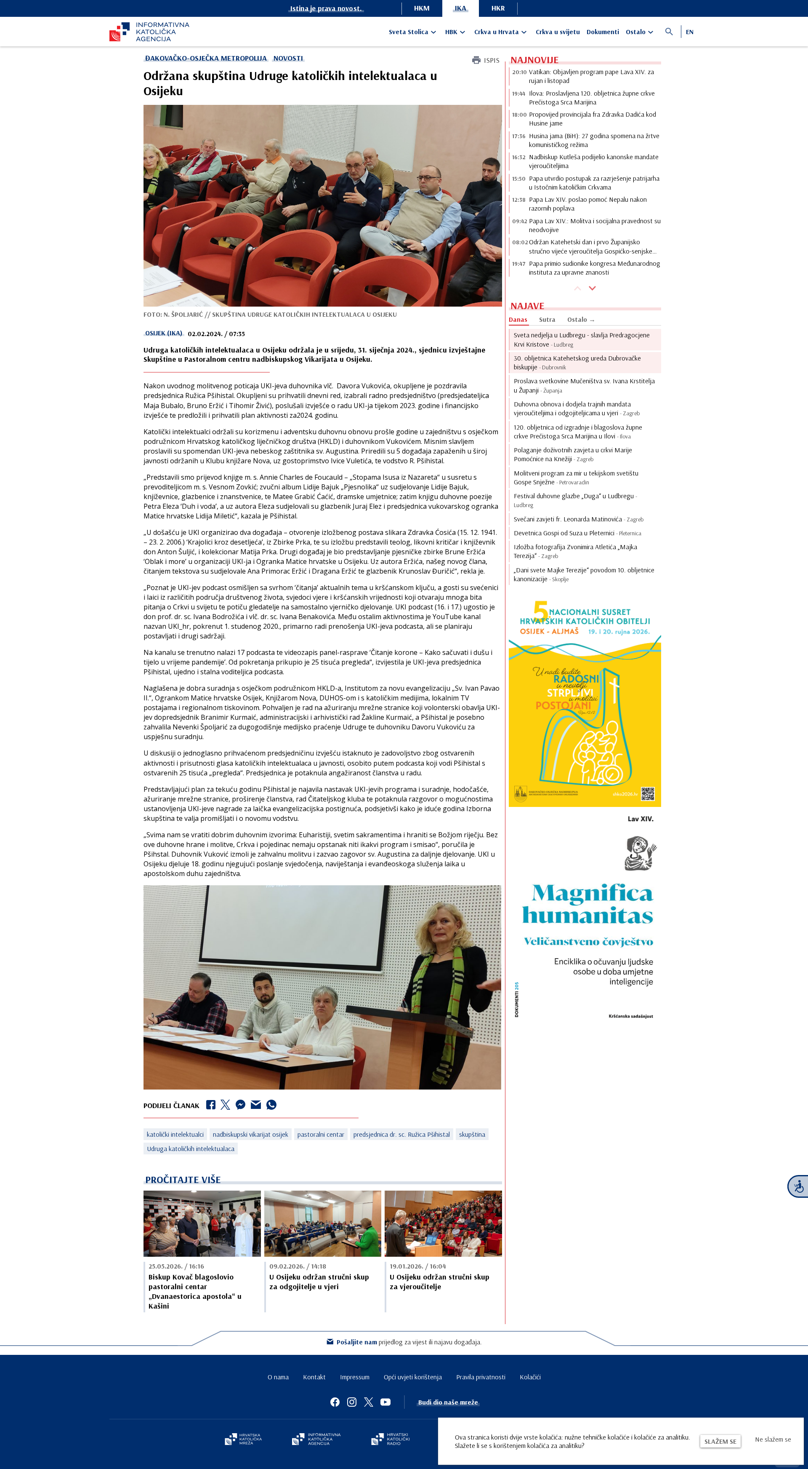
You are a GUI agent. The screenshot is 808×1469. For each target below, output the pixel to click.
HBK (451, 31)
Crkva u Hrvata (496, 31)
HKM (422, 8)
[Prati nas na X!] (369, 1402)
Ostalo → (581, 319)
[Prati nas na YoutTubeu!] (385, 1402)
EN (690, 31)
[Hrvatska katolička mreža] (243, 1440)
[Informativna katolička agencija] (316, 1440)
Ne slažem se (773, 1439)
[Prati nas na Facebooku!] (335, 1402)
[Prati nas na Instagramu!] (352, 1402)
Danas (518, 319)
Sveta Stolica (408, 31)
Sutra (547, 319)
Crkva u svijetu (558, 31)
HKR (498, 8)
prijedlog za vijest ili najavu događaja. (409, 1342)
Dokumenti (603, 31)
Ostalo (636, 31)
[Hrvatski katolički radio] (390, 1440)
